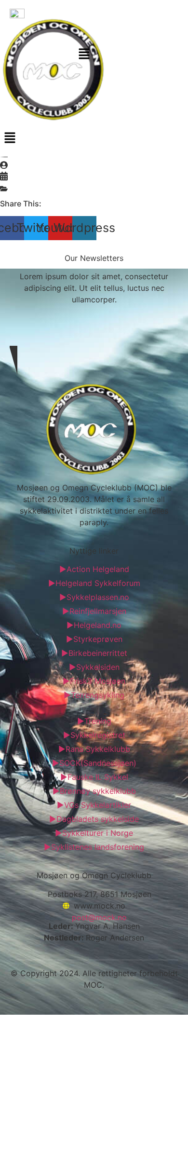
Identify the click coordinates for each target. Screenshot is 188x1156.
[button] (84, 54)
